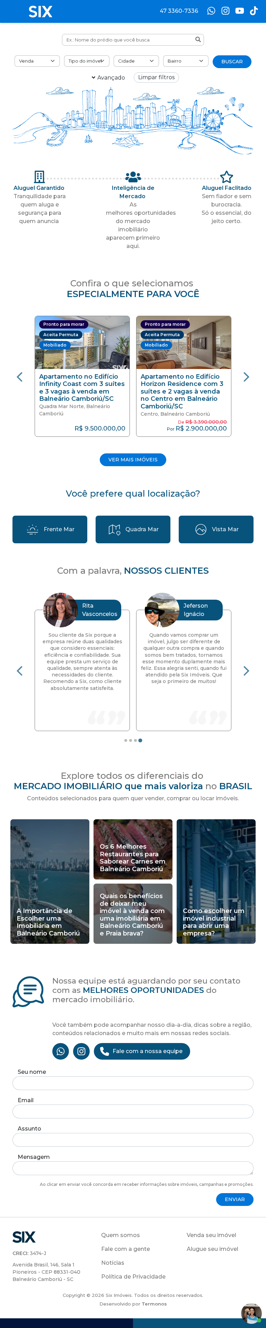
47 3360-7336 (179, 11)
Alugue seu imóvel (212, 1249)
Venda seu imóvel (211, 1235)
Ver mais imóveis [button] (133, 459)
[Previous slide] (19, 376)
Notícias (112, 1263)
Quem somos (120, 1235)
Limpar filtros (156, 77)
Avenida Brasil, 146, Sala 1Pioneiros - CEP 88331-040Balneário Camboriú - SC (46, 1272)
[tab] (125, 740)
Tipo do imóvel (85, 61)
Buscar (232, 61)
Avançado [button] (111, 77)
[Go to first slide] (247, 670)
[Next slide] (247, 376)
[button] (84, 376)
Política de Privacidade (133, 1276)
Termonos (154, 1304)
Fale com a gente (125, 1249)
